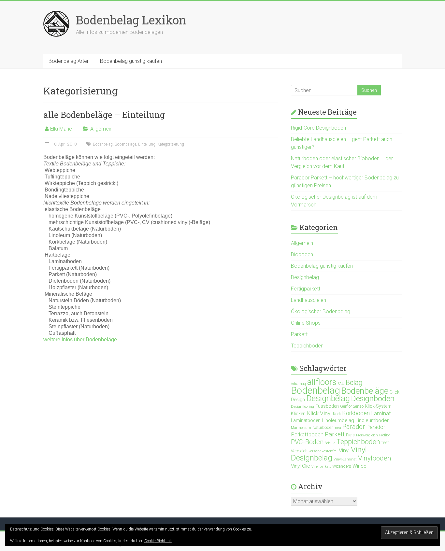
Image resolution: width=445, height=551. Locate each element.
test (385, 442)
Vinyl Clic (300, 466)
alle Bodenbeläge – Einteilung (104, 114)
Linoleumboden (372, 420)
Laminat (381, 413)
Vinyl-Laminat (345, 459)
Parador (353, 427)
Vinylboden (374, 458)
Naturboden (323, 427)
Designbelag (305, 277)
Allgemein (101, 129)
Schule (330, 443)
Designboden (373, 398)
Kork (337, 413)
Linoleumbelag (338, 420)
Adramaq (298, 384)
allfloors (321, 382)
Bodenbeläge (125, 144)
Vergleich (299, 450)
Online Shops (306, 323)
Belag (354, 382)
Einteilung (146, 144)
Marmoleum (301, 428)
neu (338, 428)
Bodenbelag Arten (69, 61)
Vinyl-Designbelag (330, 453)
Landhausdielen (308, 300)
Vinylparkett (321, 466)
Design (298, 399)
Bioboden (302, 254)
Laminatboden (306, 420)
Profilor (384, 435)
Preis (350, 434)
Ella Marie (61, 129)
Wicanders (341, 466)
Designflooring (302, 406)
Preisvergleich (367, 435)
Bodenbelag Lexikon (131, 20)
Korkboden (356, 413)
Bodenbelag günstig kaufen (131, 61)
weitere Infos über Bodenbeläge (80, 339)
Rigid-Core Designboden (318, 128)
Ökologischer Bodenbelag (320, 311)
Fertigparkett (305, 289)
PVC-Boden (307, 442)
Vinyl (344, 450)
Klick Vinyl (319, 413)
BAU (340, 384)
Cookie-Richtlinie (158, 541)
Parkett (299, 334)
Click (394, 392)
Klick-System (378, 406)
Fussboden (327, 406)
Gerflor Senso (352, 406)
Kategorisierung (170, 144)
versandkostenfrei (323, 451)
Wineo (359, 466)
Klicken (298, 413)
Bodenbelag (103, 144)
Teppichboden (307, 346)
